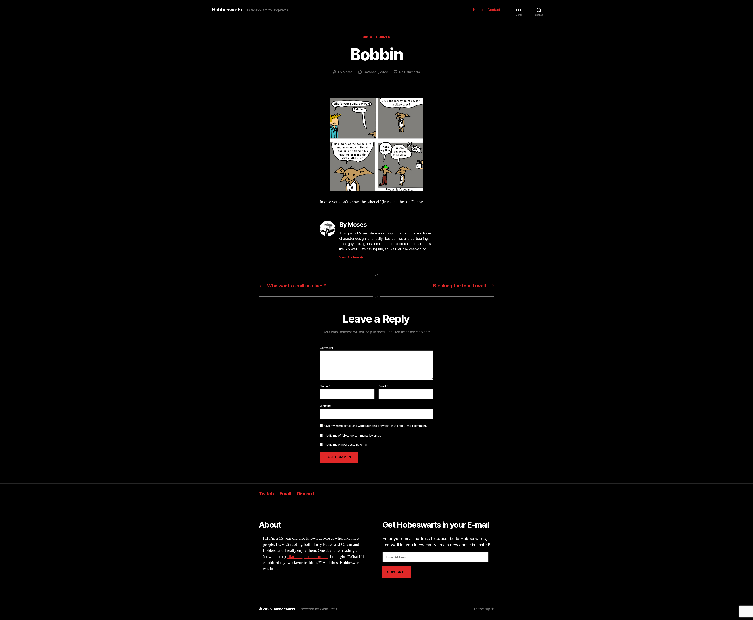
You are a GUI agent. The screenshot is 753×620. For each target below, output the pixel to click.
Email (383, 386)
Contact (493, 10)
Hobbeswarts (227, 9)
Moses (347, 72)
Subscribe (397, 572)
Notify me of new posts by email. (346, 444)
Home (478, 10)
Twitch (266, 494)
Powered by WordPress (318, 609)
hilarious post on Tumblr (307, 556)
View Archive (351, 257)
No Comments (409, 72)
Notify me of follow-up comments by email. (353, 435)
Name (325, 386)
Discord (305, 494)
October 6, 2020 (376, 72)
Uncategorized (376, 37)
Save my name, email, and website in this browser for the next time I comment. (375, 426)
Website (325, 406)
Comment (326, 348)
